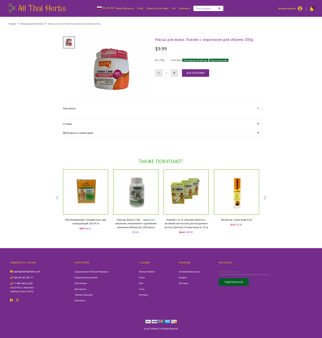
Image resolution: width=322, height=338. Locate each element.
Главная (13, 23)
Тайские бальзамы (83, 294)
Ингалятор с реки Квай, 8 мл (236, 219)
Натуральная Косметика (32, 23)
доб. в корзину (195, 72)
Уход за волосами (218, 60)
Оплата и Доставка (157, 8)
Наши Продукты (125, 8)
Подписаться (234, 282)
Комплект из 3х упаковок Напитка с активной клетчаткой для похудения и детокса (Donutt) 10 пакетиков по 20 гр (186, 223)
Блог (141, 283)
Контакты (184, 8)
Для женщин (80, 283)
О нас (141, 289)
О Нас (140, 8)
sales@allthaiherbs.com (26, 271)
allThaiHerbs (152, 328)
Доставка (183, 283)
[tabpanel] (112, 70)
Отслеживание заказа (189, 271)
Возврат (183, 277)
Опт (174, 8)
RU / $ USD (108, 8)
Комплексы (79, 300)
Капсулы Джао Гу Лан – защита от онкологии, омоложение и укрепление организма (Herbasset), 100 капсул (136, 223)
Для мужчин (80, 289)
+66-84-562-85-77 (23, 277)
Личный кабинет (287, 8)
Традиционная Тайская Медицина (91, 271)
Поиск (142, 277)
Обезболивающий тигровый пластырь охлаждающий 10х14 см (85, 221)
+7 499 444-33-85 (23, 283)
